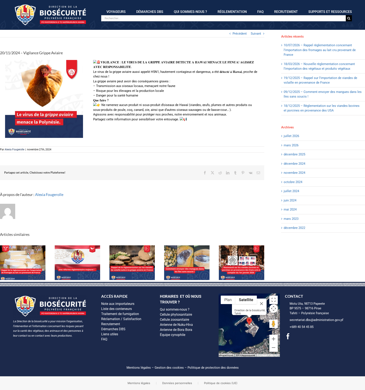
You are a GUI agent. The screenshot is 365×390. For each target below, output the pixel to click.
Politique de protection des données (213, 368)
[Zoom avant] (273, 339)
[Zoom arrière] (273, 347)
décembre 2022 (294, 228)
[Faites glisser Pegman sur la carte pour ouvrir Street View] (273, 323)
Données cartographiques (221, 355)
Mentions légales (139, 368)
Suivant (256, 33)
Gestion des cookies (169, 368)
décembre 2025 (294, 154)
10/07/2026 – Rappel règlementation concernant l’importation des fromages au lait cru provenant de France (320, 50)
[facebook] (288, 336)
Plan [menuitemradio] (228, 300)
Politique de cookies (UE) (220, 383)
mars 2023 (291, 219)
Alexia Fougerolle (14, 149)
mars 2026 (291, 145)
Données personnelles (177, 383)
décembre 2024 (294, 164)
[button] (249, 321)
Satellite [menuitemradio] (246, 300)
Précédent (240, 33)
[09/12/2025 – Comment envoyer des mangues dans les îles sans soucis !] (187, 247)
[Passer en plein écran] (273, 300)
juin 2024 (290, 200)
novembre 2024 (294, 173)
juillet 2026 (291, 136)
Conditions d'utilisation (268, 355)
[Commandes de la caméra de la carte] (273, 308)
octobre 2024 (293, 182)
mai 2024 (290, 209)
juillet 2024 (291, 191)
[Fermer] (261, 304)
